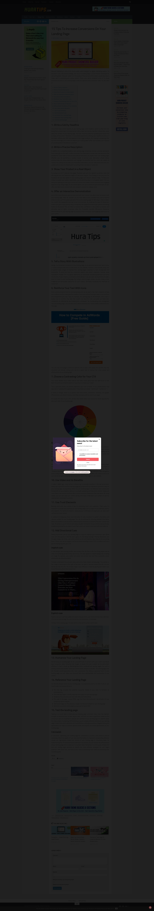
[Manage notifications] (150, 907)
